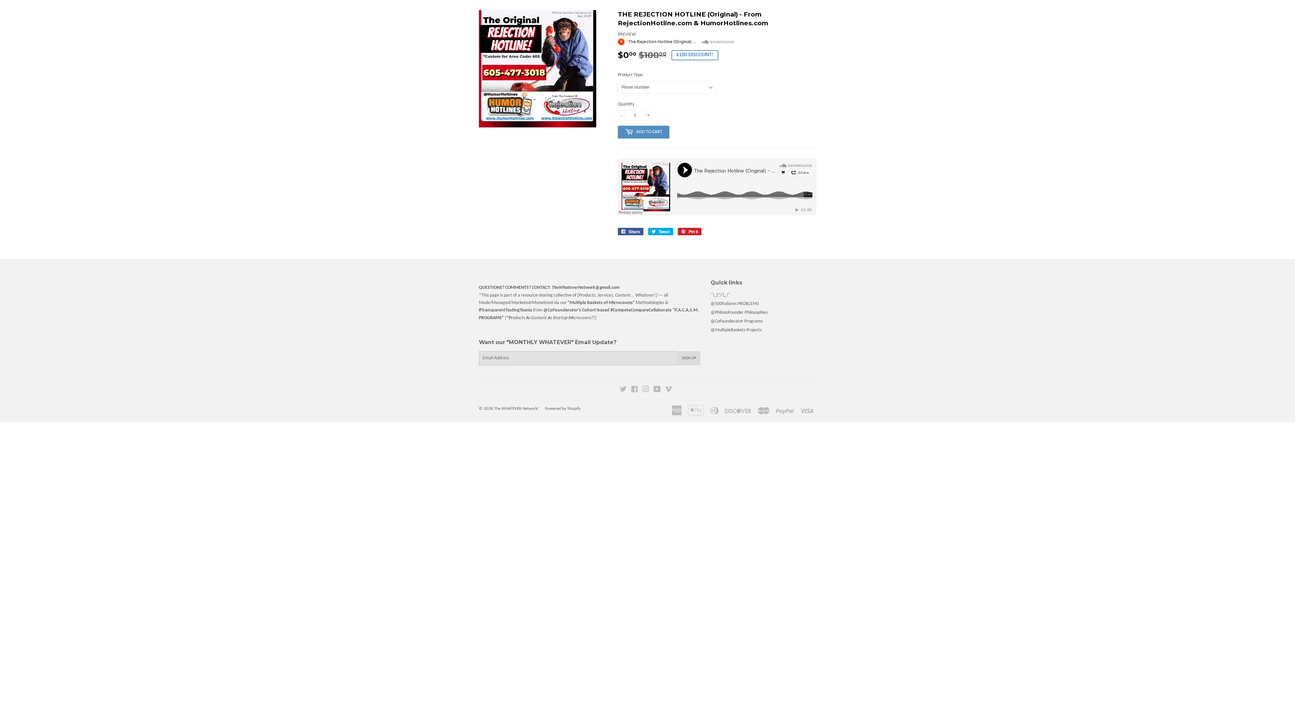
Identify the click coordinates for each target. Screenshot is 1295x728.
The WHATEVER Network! (516, 408)
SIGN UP (689, 358)
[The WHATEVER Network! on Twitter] (623, 390)
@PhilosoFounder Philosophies (739, 312)
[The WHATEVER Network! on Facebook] (634, 390)
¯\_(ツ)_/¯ (720, 295)
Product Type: (631, 75)
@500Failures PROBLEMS (735, 303)
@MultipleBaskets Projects (736, 330)
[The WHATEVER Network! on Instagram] (645, 390)
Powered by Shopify (563, 408)
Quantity (626, 104)
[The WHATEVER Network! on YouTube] (657, 390)
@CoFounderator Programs (736, 321)
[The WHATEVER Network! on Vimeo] (668, 390)
